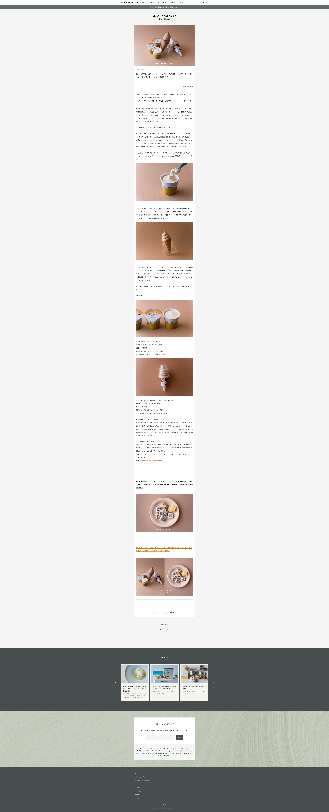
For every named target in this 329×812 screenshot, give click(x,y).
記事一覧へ (164, 624)
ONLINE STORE (154, 2)
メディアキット (139, 784)
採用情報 (137, 787)
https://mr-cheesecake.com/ (151, 460)
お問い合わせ (139, 791)
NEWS (181, 2)
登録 (179, 738)
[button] (116, 682)
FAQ (136, 773)
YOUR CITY (173, 2)
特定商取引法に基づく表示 (142, 780)
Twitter (157, 613)
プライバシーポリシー (162, 748)
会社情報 (137, 794)
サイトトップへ (164, 630)
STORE (164, 2)
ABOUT (144, 2)
